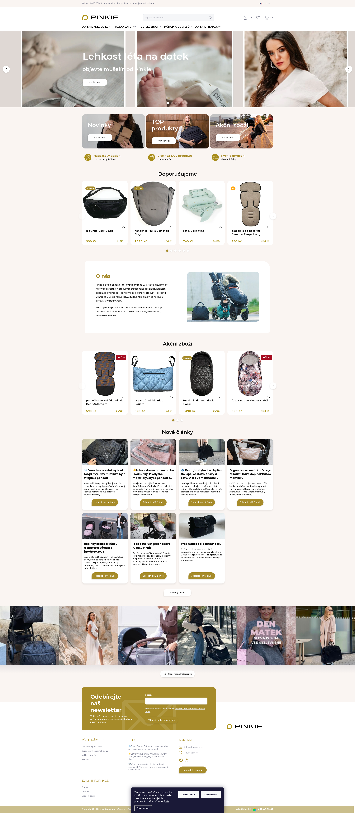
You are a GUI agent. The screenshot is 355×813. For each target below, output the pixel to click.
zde (167, 801)
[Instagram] (186, 760)
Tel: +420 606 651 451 (92, 3)
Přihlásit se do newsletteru (161, 720)
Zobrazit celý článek (104, 502)
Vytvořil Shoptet (243, 809)
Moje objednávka (143, 3)
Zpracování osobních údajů (95, 751)
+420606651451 (191, 752)
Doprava (86, 791)
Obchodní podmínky (92, 746)
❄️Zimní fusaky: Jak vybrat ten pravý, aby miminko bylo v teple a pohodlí (148, 747)
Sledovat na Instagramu (180, 674)
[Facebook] (181, 760)
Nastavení (143, 808)
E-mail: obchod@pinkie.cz (118, 3)
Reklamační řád (89, 755)
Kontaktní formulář (193, 770)
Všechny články (177, 592)
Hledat (210, 17)
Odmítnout (188, 794)
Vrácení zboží (88, 796)
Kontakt (85, 759)
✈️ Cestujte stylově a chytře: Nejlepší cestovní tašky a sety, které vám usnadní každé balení (148, 767)
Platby (85, 787)
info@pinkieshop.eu (193, 747)
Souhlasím (210, 794)
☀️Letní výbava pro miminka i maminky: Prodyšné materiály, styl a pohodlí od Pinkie (147, 757)
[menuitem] (97, 27)
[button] (14, 69)
